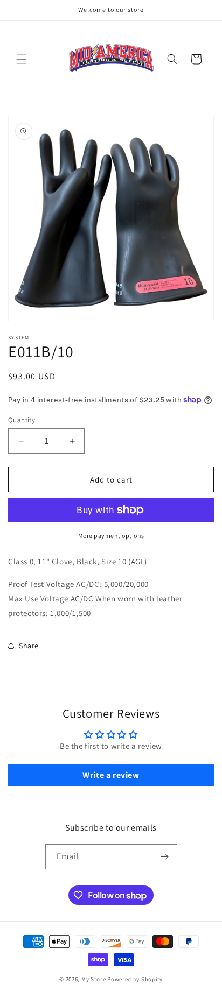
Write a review (110, 775)
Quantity (21, 419)
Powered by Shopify (135, 979)
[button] (21, 59)
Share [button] (29, 645)
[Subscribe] (165, 856)
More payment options (111, 536)
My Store (93, 979)
